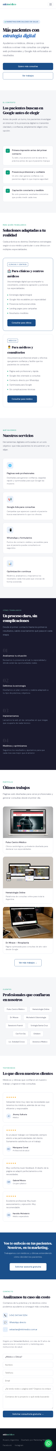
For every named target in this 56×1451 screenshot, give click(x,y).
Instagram (19, 1445)
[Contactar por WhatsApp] (48, 1443)
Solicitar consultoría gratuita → (28, 1414)
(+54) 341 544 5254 (18, 1315)
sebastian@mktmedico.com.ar (23, 1329)
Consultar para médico (22, 399)
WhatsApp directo (17, 1322)
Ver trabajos (28, 75)
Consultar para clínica (21, 323)
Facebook (7, 1445)
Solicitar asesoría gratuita (28, 1266)
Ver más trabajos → (28, 963)
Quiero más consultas (28, 66)
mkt (9, 4)
